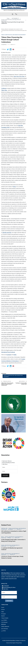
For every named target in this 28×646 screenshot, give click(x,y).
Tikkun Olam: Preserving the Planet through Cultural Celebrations (7, 383)
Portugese (3, 613)
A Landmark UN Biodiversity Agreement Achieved (12, 549)
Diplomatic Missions (7, 461)
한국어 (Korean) (4, 628)
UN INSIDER (10, 529)
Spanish (3, 615)
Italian (2, 611)
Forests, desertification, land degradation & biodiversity (13, 34)
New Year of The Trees (19, 76)
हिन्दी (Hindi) (3, 624)
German (3, 609)
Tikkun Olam (4, 90)
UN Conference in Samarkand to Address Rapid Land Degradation (13, 532)
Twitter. (15, 354)
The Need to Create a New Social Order (21, 383)
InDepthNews (4, 44)
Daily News (4, 464)
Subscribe (5, 475)
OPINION (9, 537)
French (2, 607)
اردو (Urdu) (3, 630)
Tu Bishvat (3, 88)
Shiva (14, 186)
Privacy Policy (19, 642)
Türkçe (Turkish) (4, 618)
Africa (2, 536)
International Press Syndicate (8, 352)
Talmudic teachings (6, 232)
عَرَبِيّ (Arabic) (4, 620)
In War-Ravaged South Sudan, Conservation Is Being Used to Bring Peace (13, 540)
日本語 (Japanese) (5, 626)
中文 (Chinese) (4, 622)
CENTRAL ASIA (4, 528)
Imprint (14, 642)
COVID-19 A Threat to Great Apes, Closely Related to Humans (12, 557)
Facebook (8, 354)
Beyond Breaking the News (8, 462)
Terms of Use (9, 642)
